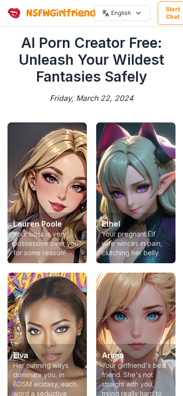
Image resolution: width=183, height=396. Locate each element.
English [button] (121, 12)
